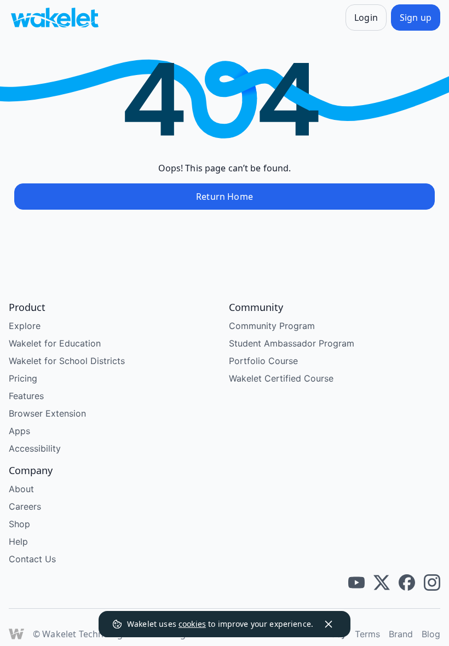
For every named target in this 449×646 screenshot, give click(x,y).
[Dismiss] (328, 624)
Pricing (23, 378)
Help (18, 541)
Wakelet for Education (55, 343)
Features (26, 395)
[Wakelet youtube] (356, 582)
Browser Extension (47, 413)
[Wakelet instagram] (432, 582)
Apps (19, 430)
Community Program (272, 325)
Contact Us (32, 558)
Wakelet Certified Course (281, 378)
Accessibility (35, 448)
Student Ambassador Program (291, 343)
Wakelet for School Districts (67, 360)
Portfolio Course (263, 360)
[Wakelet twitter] (381, 582)
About (21, 488)
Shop (19, 523)
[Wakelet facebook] (407, 582)
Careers (25, 506)
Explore (25, 325)
